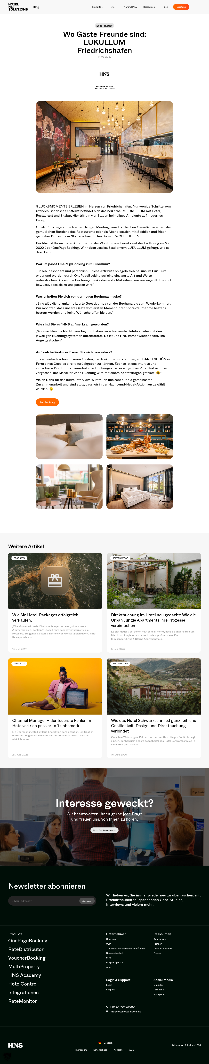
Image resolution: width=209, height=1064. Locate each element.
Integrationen (23, 992)
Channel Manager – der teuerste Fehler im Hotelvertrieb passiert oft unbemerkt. (51, 723)
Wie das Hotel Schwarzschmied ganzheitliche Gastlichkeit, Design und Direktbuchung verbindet (153, 725)
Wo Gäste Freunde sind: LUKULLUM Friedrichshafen (104, 42)
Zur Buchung (47, 402)
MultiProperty (24, 966)
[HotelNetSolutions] (15, 1045)
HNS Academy (24, 975)
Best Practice (104, 25)
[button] (7, 1057)
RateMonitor (22, 1001)
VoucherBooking (27, 958)
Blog (36, 7)
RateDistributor (26, 949)
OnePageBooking (28, 940)
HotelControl (23, 983)
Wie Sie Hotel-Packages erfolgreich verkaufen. (45, 617)
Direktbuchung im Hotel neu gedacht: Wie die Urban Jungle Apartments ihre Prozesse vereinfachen (153, 620)
